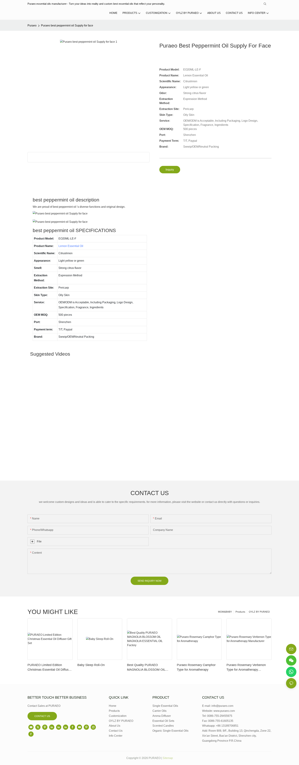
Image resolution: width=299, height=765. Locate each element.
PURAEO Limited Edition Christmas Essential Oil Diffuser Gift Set (49, 667)
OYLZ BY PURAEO (259, 611)
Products (240, 611)
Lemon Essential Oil (70, 246)
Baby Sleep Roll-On (91, 665)
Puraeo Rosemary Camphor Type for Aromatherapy (196, 667)
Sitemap (168, 758)
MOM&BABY (225, 611)
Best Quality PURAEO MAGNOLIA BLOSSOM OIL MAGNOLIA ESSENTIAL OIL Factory (147, 667)
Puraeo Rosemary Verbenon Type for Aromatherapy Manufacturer (246, 667)
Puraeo (32, 25)
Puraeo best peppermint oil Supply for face (67, 25)
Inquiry (170, 169)
